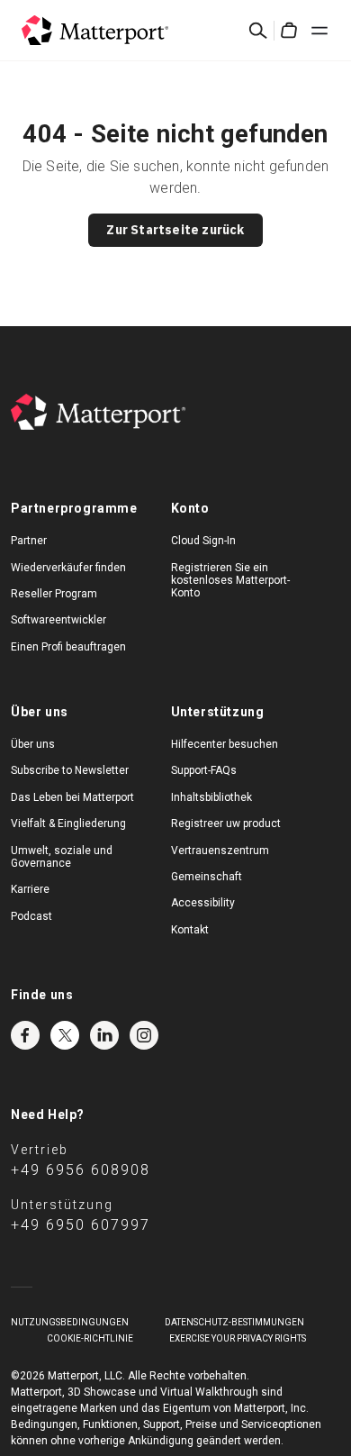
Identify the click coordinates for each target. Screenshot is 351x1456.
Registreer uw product (226, 823)
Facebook (25, 1035)
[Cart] (289, 31)
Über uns (33, 744)
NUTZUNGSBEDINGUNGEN (70, 1322)
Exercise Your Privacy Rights (237, 1338)
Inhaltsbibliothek (211, 797)
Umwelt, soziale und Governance (61, 856)
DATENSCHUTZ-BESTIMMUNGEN (234, 1322)
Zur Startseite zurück (175, 230)
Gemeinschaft (206, 876)
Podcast (31, 916)
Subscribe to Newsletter (70, 770)
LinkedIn (104, 1035)
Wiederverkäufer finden (68, 567)
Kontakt (190, 930)
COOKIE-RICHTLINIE (90, 1338)
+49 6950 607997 (80, 1224)
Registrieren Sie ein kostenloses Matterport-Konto (230, 580)
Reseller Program (54, 593)
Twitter (64, 1035)
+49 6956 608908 (80, 1169)
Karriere (30, 889)
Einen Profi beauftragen (68, 647)
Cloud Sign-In (203, 540)
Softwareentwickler (58, 620)
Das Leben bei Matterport (72, 797)
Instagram (144, 1035)
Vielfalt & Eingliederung (68, 823)
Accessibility (203, 902)
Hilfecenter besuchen (224, 744)
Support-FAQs (204, 770)
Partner (29, 540)
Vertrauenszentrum (220, 850)
